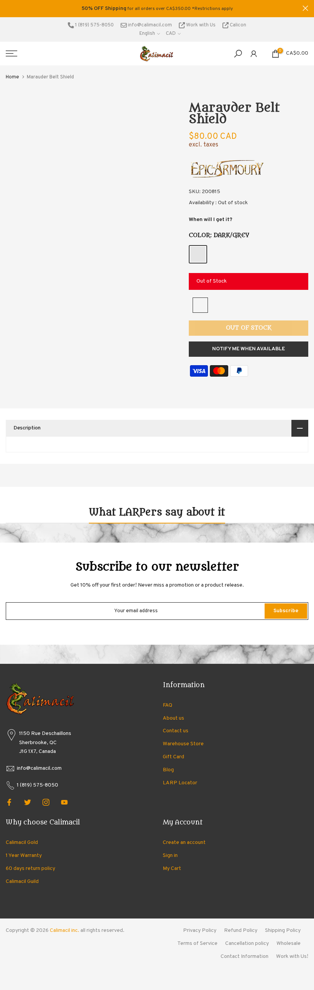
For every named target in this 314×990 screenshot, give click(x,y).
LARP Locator (180, 783)
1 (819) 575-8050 (94, 25)
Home (12, 77)
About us (173, 718)
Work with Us (201, 25)
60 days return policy (30, 868)
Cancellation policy (247, 943)
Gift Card (173, 757)
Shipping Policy (283, 930)
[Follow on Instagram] (46, 802)
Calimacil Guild (22, 881)
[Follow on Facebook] (9, 802)
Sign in (170, 855)
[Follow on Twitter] (27, 802)
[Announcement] (157, 8)
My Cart (172, 868)
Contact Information (244, 956)
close (8, 8)
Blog (168, 770)
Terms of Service (197, 943)
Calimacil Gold (22, 842)
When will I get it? (210, 219)
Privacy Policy (199, 930)
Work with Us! (292, 956)
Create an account (184, 842)
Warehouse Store (183, 744)
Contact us (175, 731)
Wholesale (288, 943)
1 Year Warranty (24, 855)
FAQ (167, 705)
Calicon (237, 25)
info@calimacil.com (149, 25)
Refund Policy (240, 930)
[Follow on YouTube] (64, 802)
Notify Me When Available (248, 349)
